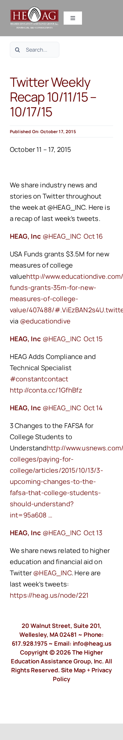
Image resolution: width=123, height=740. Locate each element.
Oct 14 (93, 407)
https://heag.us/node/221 (50, 595)
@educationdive (45, 321)
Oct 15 (93, 338)
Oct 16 (93, 236)
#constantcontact (39, 378)
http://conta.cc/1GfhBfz (47, 390)
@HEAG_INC (52, 572)
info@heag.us (92, 643)
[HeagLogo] (34, 9)
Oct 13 (93, 532)
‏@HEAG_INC (46, 236)
